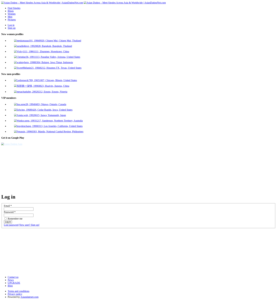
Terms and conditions (18, 291)
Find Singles (14, 8)
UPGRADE (14, 282)
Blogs (11, 11)
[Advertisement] (97, 168)
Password (10, 212)
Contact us (13, 277)
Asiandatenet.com (29, 297)
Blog (10, 285)
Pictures (12, 19)
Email (8, 205)
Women (12, 13)
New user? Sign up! (29, 225)
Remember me (15, 218)
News (11, 280)
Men (10, 16)
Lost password (11, 225)
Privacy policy (15, 294)
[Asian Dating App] (11, 144)
